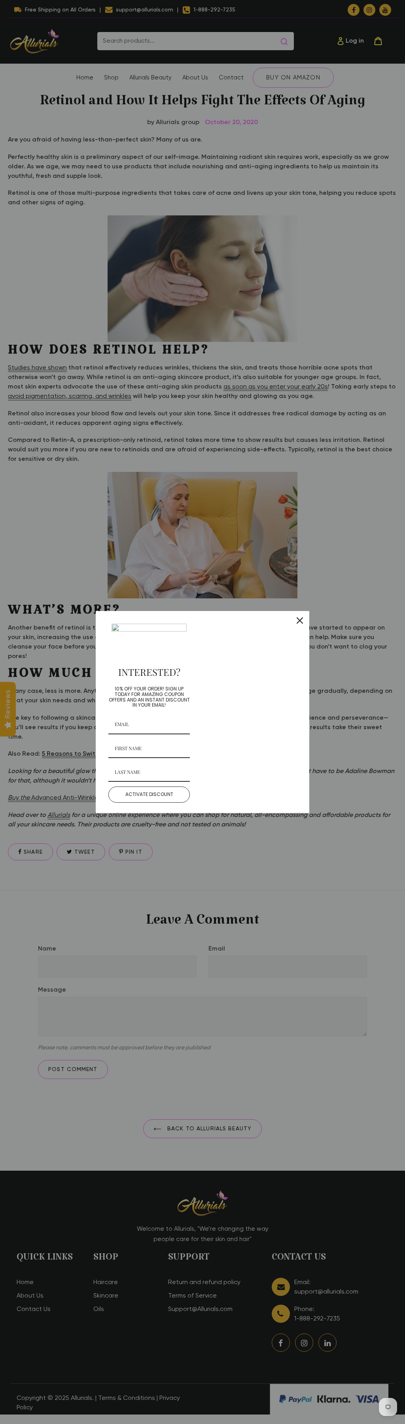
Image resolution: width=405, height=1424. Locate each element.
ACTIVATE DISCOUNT (149, 794)
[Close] (299, 620)
